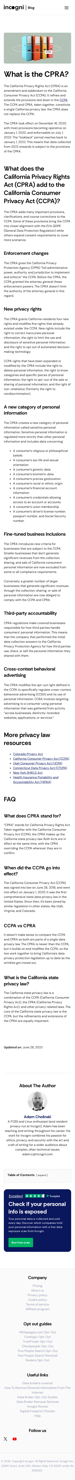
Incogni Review (37, 1406)
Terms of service (37, 1304)
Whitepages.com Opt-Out (37, 1332)
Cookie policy (37, 1300)
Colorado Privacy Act (28, 754)
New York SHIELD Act (27, 773)
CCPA (64, 100)
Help (37, 1416)
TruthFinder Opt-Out (37, 1341)
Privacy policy (38, 1295)
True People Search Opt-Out (38, 1351)
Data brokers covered (37, 1383)
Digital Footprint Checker (37, 1411)
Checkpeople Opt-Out (37, 1346)
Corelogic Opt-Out (37, 1337)
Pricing (37, 1286)
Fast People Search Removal (38, 1355)
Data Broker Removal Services (38, 1402)
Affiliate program (37, 1309)
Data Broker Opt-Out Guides (37, 1397)
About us (37, 1290)
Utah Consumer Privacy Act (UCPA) (37, 763)
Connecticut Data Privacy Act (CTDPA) (40, 768)
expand (42, 1175)
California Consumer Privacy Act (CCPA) (41, 759)
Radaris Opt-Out (37, 1360)
